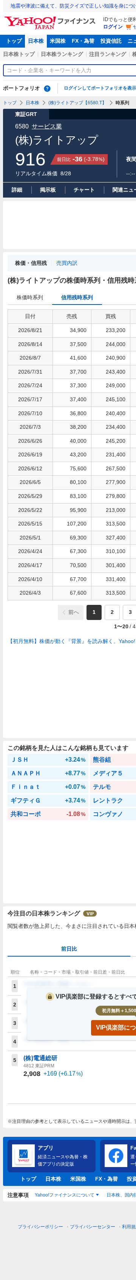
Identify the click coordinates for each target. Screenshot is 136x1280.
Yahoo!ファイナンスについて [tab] (64, 1195)
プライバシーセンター (92, 1226)
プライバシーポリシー (40, 1226)
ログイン (113, 26)
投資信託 (111, 41)
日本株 (36, 41)
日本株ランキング (62, 54)
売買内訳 (66, 263)
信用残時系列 (77, 297)
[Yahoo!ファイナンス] (51, 18)
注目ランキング (107, 54)
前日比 (69, 949)
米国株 (58, 41)
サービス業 (47, 126)
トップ (14, 41)
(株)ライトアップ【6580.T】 (77, 102)
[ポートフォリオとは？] (47, 88)
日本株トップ (19, 54)
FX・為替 (83, 41)
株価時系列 (30, 297)
